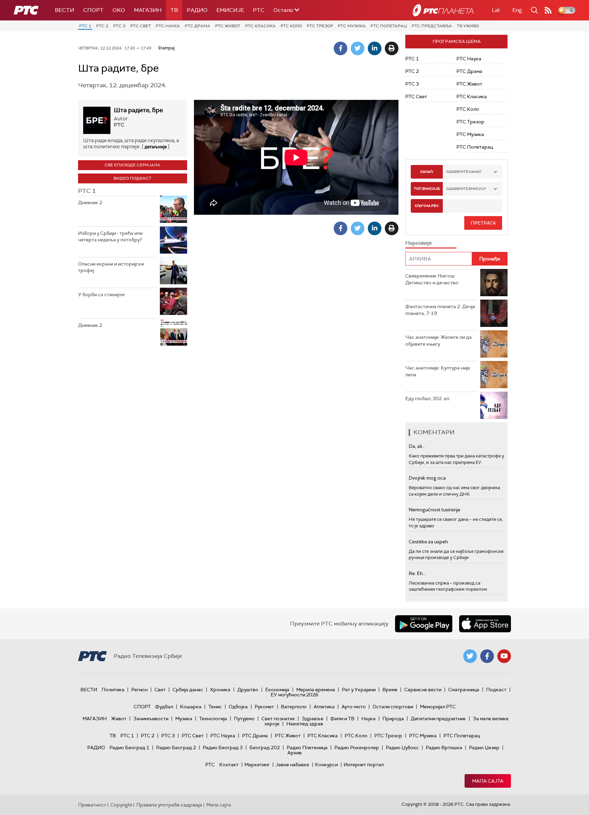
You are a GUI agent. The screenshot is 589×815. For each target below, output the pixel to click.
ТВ (174, 10)
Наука (368, 718)
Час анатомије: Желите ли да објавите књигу (438, 340)
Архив (294, 753)
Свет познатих (278, 718)
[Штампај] (391, 48)
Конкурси (326, 764)
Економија (277, 689)
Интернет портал (364, 764)
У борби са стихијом (101, 294)
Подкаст (496, 689)
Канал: (426, 171)
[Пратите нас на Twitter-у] (470, 656)
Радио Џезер (484, 747)
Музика (183, 718)
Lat (496, 10)
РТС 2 (102, 26)
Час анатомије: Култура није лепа (437, 371)
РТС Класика (260, 26)
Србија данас (187, 689)
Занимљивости (150, 718)
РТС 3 (119, 26)
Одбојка (238, 707)
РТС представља (432, 26)
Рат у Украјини (359, 689)
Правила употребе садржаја (169, 805)
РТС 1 (85, 26)
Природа (393, 718)
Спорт (93, 10)
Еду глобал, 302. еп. (427, 398)
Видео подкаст (132, 178)
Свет (160, 689)
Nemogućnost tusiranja (434, 510)
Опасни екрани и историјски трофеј (111, 267)
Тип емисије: (427, 188)
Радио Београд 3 (223, 747)
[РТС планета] (443, 10)
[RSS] (548, 10)
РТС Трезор (320, 26)
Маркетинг (257, 764)
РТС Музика (352, 26)
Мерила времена (315, 689)
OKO (118, 10)
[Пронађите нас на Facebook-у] (487, 656)
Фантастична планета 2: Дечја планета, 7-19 (440, 309)
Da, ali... (417, 446)
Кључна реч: (427, 205)
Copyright (121, 805)
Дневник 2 (90, 202)
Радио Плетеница (307, 747)
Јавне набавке (292, 764)
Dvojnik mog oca (427, 478)
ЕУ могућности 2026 (294, 695)
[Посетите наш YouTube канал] (504, 656)
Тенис (215, 707)
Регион (139, 689)
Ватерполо (294, 707)
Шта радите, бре (138, 110)
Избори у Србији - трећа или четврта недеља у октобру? (110, 236)
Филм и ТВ (342, 718)
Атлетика (324, 707)
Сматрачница (463, 689)
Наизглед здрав (304, 724)
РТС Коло (291, 26)
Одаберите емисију (466, 188)
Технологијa (213, 718)
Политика (113, 689)
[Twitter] (357, 48)
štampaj (166, 48)
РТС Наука (168, 26)
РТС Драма (197, 26)
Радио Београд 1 (129, 747)
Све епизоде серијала (132, 165)
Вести (64, 10)
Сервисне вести (422, 689)
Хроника (220, 689)
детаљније (156, 147)
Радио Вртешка (444, 747)
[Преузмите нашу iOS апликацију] (485, 623)
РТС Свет (140, 26)
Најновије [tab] (418, 242)
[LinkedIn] (374, 48)
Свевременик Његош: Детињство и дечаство (431, 279)
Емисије (230, 10)
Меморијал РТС (438, 707)
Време (389, 689)
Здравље (312, 718)
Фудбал (164, 707)
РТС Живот (227, 26)
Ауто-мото (354, 707)
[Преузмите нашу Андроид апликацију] (423, 623)
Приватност (92, 805)
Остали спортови (393, 707)
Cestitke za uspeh (428, 542)
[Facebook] (340, 48)
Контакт (229, 764)
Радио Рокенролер (356, 747)
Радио (197, 10)
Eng (517, 10)
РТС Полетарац (389, 26)
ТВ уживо (468, 26)
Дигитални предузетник (438, 718)
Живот (118, 718)
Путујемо (244, 718)
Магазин (148, 10)
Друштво (247, 689)
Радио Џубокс (402, 747)
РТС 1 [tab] (87, 191)
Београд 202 (265, 747)
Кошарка (190, 707)
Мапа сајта (487, 781)
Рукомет (264, 707)
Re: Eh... (417, 573)
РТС (259, 10)
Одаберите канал (463, 171)
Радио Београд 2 (176, 747)
